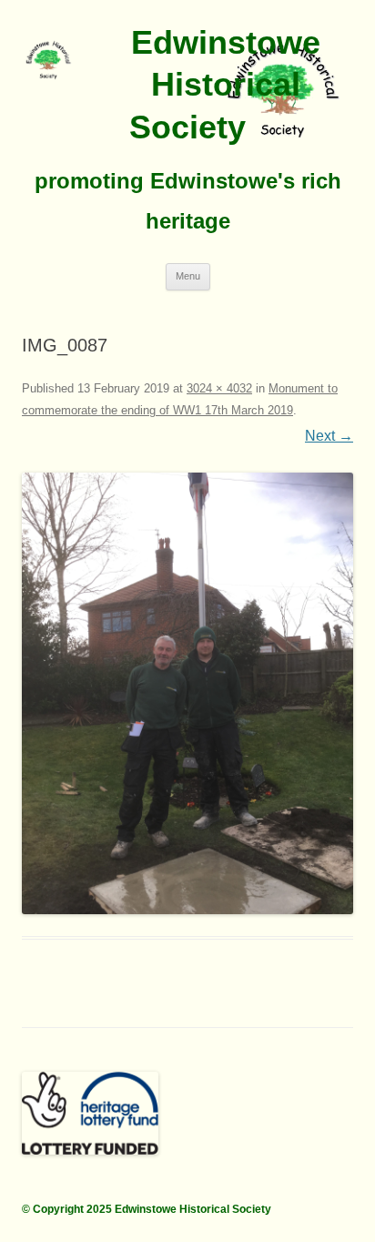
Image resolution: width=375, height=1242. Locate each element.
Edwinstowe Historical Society (224, 85)
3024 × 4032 (219, 388)
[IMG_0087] (187, 693)
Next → (329, 435)
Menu (188, 275)
